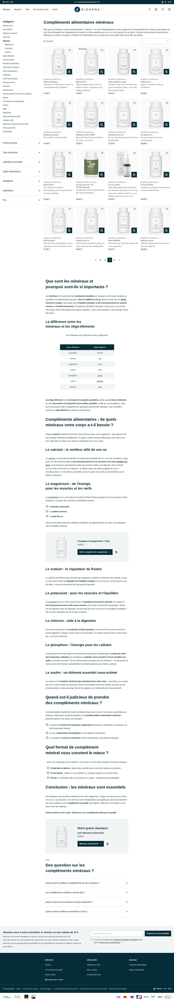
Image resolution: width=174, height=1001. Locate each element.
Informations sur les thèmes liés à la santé (93, 989)
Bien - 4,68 (9, 2)
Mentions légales (46, 989)
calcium (51, 458)
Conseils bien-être (94, 975)
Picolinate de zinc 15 (116, 135)
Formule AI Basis (147, 185)
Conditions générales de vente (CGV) (66, 989)
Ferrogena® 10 (146, 135)
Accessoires (7, 132)
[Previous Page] (95, 260)
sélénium (100, 381)
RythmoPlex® (49, 185)
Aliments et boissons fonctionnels (15, 124)
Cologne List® (8, 120)
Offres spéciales (9, 128)
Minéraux (6, 41)
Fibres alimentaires (10, 71)
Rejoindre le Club (93, 965)
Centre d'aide (50, 975)
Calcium (8, 52)
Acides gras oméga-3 (11, 67)
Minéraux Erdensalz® (89, 844)
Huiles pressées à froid (11, 116)
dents (123, 299)
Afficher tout (7, 26)
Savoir (55, 9)
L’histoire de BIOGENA (137, 965)
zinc (100, 387)
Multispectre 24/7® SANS (85, 135)
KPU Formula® (49, 241)
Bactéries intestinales (11, 63)
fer (100, 358)
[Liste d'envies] (163, 9)
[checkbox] (92, 939)
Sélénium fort (146, 82)
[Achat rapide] (69, 71)
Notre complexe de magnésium (93, 552)
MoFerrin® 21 (81, 82)
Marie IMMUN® (114, 241)
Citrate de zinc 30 (82, 241)
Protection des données (30, 989)
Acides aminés (8, 60)
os (100, 299)
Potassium (9, 48)
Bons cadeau (92, 970)
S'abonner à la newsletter (158, 933)
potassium (53, 602)
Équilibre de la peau (51, 135)
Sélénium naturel (147, 241)
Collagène (7, 75)
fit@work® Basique (51, 82)
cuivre (100, 375)
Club (27, 9)
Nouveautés (7, 29)
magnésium (53, 497)
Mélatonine (7, 113)
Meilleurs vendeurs (10, 33)
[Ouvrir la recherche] (150, 9)
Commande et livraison (54, 970)
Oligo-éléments (9, 56)
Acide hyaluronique (10, 79)
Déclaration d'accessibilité (118, 989)
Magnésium (9, 45)
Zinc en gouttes (114, 185)
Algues (5, 97)
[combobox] (156, 41)
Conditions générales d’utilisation (125, 940)
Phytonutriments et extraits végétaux (17, 94)
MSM (5, 109)
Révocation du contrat (54, 980)
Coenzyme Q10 (9, 82)
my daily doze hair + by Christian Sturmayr (84, 186)
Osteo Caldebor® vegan (117, 82)
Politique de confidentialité (109, 942)
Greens (5, 105)
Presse (18, 989)
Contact (48, 965)
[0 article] (169, 9)
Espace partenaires (136, 970)
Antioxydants (8, 90)
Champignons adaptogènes (13, 101)
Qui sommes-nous (40, 9)
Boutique (6, 9)
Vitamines (6, 37)
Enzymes (6, 86)
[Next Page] (119, 260)
